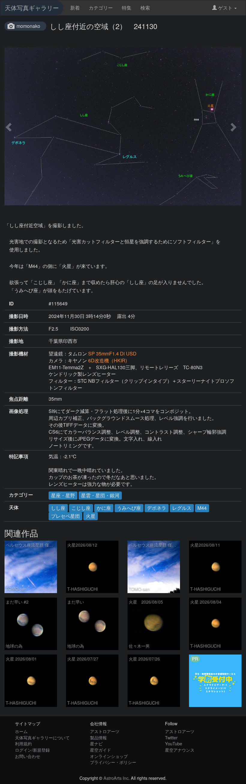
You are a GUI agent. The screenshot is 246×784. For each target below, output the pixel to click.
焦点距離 (18, 399)
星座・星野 (63, 495)
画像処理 (18, 411)
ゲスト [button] (225, 7)
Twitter (171, 737)
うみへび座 (129, 507)
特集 (126, 7)
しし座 (58, 507)
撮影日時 (18, 316)
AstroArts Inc (116, 778)
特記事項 (18, 456)
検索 (145, 7)
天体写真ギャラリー (32, 7)
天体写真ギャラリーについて (42, 737)
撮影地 (16, 341)
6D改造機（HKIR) (107, 360)
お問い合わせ (27, 756)
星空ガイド (100, 750)
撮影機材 (18, 353)
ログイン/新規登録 (32, 750)
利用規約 (23, 743)
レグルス (181, 507)
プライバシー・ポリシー (113, 762)
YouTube (173, 743)
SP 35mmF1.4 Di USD (112, 353)
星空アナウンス (179, 750)
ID (11, 303)
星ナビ (96, 743)
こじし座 (81, 507)
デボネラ (156, 507)
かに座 (104, 507)
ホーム (21, 731)
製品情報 (98, 737)
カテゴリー (101, 7)
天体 (14, 507)
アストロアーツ (104, 731)
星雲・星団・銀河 (100, 495)
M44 (202, 507)
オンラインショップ (109, 756)
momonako (28, 25)
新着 (75, 7)
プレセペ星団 (65, 515)
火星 (90, 515)
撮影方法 (18, 328)
